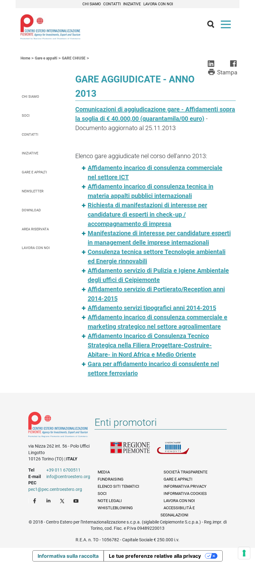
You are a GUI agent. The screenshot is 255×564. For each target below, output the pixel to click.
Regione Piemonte (133, 452)
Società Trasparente (185, 472)
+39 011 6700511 (63, 470)
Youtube (76, 500)
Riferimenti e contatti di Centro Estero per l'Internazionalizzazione (58, 426)
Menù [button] (227, 26)
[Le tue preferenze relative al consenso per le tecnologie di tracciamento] (244, 553)
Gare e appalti (34, 172)
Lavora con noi (158, 4)
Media (104, 472)
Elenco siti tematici (118, 486)
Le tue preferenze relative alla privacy (155, 556)
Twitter (63, 500)
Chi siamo (91, 4)
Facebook (35, 500)
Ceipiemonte (50, 26)
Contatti (112, 4)
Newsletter (33, 191)
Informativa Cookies (185, 493)
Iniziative (132, 4)
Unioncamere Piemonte (180, 452)
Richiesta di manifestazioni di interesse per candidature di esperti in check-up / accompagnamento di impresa (147, 214)
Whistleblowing (115, 507)
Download (31, 210)
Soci (26, 116)
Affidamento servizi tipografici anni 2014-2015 (152, 308)
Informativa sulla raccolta (68, 556)
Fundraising (110, 479)
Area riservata (35, 229)
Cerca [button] (213, 26)
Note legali (110, 500)
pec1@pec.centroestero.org (55, 489)
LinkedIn (49, 500)
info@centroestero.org (68, 476)
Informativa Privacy (185, 486)
